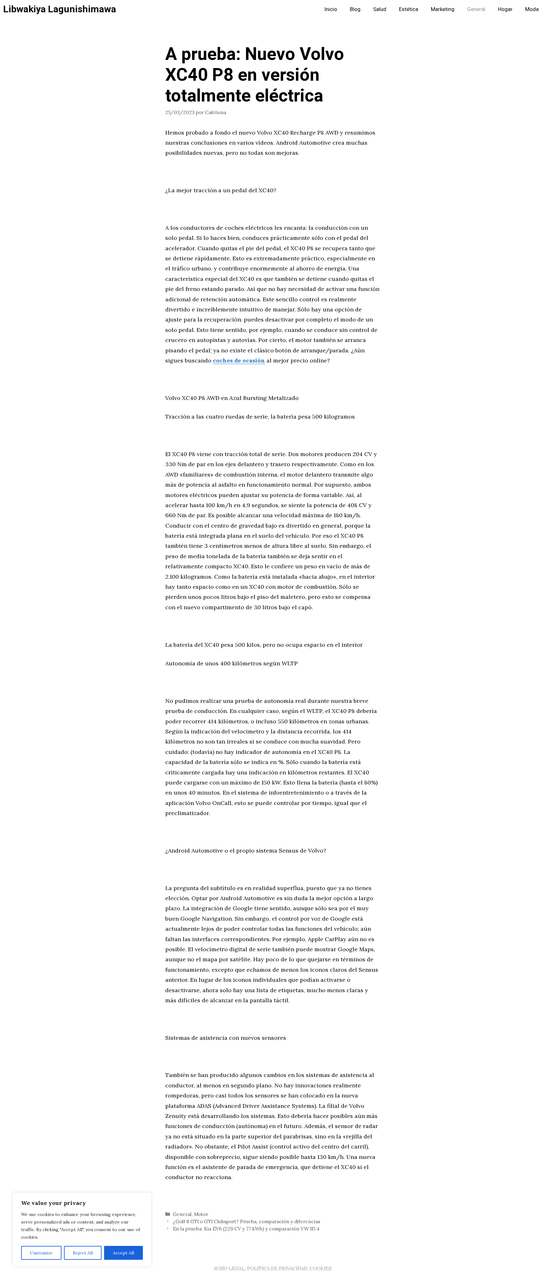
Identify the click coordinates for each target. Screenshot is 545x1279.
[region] (82, 1229)
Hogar (505, 9)
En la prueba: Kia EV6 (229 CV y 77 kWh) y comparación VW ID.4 (246, 1229)
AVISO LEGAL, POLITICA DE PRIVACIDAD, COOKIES (272, 1268)
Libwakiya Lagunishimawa (59, 9)
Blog (355, 9)
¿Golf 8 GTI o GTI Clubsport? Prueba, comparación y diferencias (246, 1221)
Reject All (83, 1253)
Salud (379, 9)
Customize (41, 1253)
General (476, 9)
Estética (408, 9)
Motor (201, 1214)
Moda (532, 9)
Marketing (442, 9)
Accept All (123, 1253)
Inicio (330, 9)
